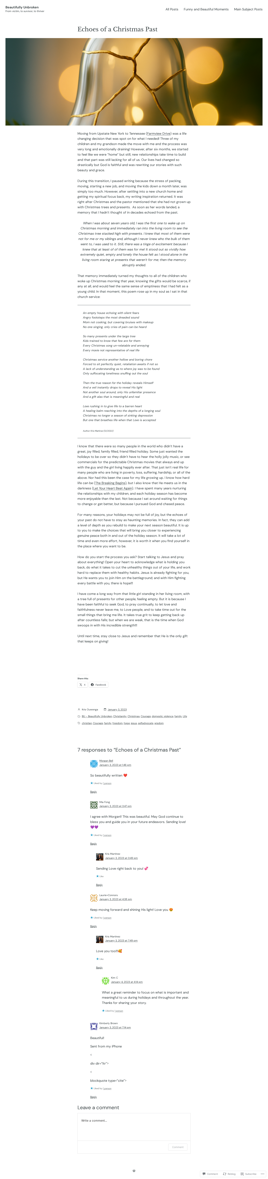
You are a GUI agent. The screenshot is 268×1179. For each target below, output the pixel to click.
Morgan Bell (106, 760)
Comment (178, 1147)
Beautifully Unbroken (22, 7)
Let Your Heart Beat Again (112, 488)
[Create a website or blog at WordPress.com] (134, 1171)
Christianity (120, 716)
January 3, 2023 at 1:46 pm (115, 765)
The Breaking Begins (110, 483)
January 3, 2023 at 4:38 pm (115, 899)
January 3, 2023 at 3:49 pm (121, 858)
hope (127, 723)
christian (87, 723)
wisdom (159, 723)
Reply (93, 791)
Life (185, 716)
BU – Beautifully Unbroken (97, 716)
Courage (146, 716)
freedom (117, 723)
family (178, 716)
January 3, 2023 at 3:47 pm (115, 806)
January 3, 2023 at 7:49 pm (121, 940)
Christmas (134, 716)
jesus (134, 723)
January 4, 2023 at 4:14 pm (127, 982)
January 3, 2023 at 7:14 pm (115, 1027)
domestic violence (162, 716)
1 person (107, 783)
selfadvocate (145, 723)
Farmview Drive (158, 133)
